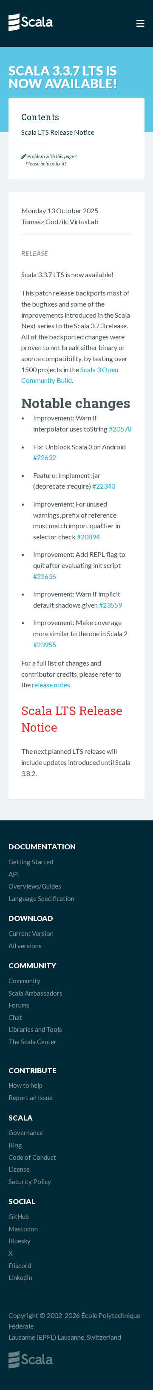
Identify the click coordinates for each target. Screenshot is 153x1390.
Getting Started (30, 862)
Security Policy (29, 1181)
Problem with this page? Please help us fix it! (48, 160)
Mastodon (23, 1229)
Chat (15, 1017)
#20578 (120, 429)
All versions (25, 946)
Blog (15, 1145)
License (19, 1169)
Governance (25, 1132)
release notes (51, 685)
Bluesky (19, 1241)
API (13, 874)
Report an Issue (30, 1097)
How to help (25, 1085)
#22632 (44, 457)
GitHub (18, 1216)
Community (24, 981)
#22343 (103, 486)
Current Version (31, 933)
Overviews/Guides (34, 886)
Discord (19, 1265)
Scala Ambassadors (35, 993)
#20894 (88, 537)
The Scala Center (32, 1041)
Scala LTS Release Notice (57, 132)
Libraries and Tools (35, 1029)
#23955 (44, 644)
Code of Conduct (32, 1157)
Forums (18, 1005)
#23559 (110, 605)
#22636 (44, 576)
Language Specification (41, 898)
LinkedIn (20, 1277)
